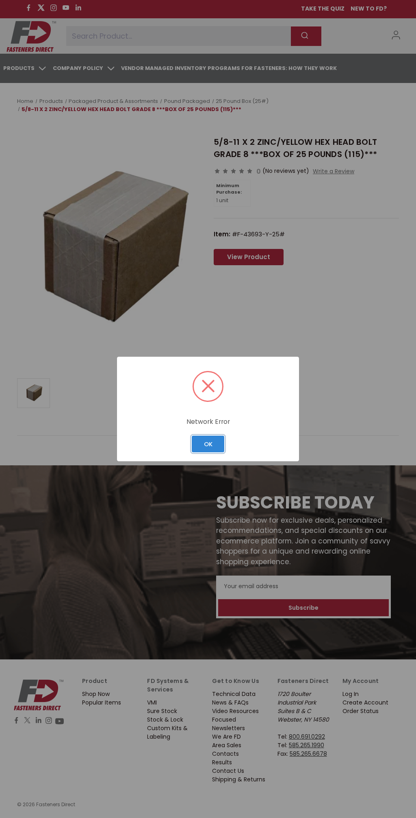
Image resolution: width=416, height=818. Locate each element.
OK (208, 444)
